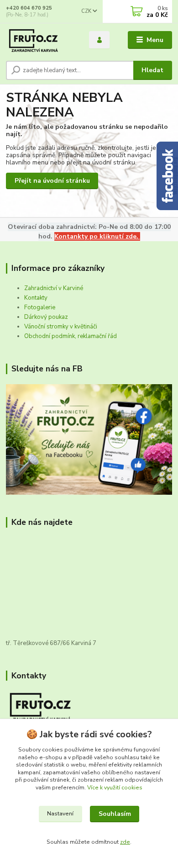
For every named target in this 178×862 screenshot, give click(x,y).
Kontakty (35, 298)
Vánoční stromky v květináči (60, 327)
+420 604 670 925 (29, 8)
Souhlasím (115, 813)
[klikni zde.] (89, 439)
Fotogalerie (39, 307)
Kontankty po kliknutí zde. (97, 236)
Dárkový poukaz (46, 317)
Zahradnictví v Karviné (53, 288)
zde (125, 842)
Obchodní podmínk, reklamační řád (70, 336)
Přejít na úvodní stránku (52, 180)
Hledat (152, 70)
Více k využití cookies (114, 787)
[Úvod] (40, 40)
